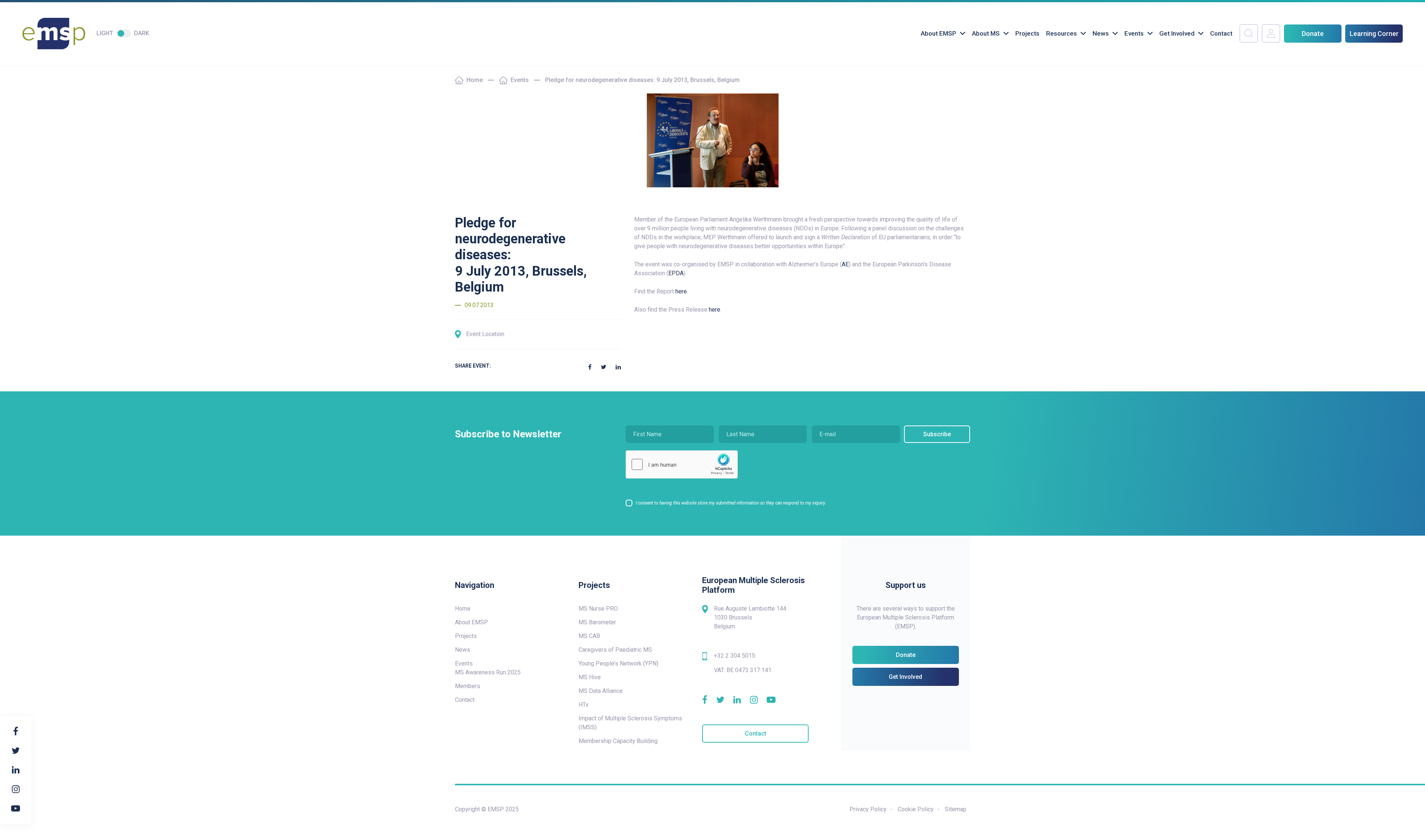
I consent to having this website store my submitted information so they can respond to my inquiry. (731, 503)
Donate (1313, 33)
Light (104, 33)
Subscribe (937, 434)
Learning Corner (1374, 33)
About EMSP (938, 33)
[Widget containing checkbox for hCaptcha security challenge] (682, 464)
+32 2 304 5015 (734, 655)
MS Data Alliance (601, 690)
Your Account (1271, 33)
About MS (986, 33)
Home (474, 79)
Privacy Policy (868, 809)
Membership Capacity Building (618, 740)
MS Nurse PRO (598, 608)
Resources (1061, 33)
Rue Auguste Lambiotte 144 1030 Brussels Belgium (750, 617)
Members (467, 686)
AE (845, 264)
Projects (1027, 33)
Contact (1221, 33)
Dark (141, 33)
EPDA (676, 273)
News (1100, 33)
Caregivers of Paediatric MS (615, 649)
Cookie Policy (916, 809)
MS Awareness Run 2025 (488, 672)
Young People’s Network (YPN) (618, 663)
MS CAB (589, 636)
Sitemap (955, 809)
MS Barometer (597, 622)
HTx (584, 704)
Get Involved (1177, 33)
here (681, 291)
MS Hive (590, 677)
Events (1134, 33)
